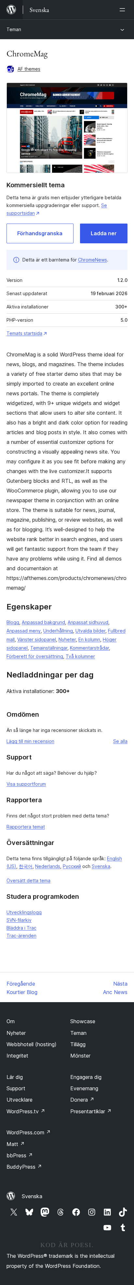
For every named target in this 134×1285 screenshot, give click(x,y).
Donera (82, 1099)
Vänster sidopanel (36, 639)
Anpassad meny (24, 630)
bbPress (20, 1155)
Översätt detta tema (28, 880)
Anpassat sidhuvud (88, 622)
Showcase (82, 1021)
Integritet (17, 1055)
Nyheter (67, 639)
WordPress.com (29, 1132)
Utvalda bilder (90, 630)
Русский (72, 866)
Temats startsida (24, 333)
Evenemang (84, 1088)
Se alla (120, 741)
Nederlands (47, 866)
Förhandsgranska (39, 233)
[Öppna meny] (123, 9)
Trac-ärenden (21, 935)
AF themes (29, 69)
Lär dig (15, 1077)
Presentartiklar (91, 1111)
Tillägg (78, 1044)
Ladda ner (104, 233)
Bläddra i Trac (21, 928)
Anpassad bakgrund (43, 622)
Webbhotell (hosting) (32, 1044)
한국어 (26, 866)
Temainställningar (48, 648)
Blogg (13, 622)
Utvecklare (20, 1099)
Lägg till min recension (30, 741)
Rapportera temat (26, 826)
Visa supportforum (26, 784)
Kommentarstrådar (89, 648)
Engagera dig (85, 1077)
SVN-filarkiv (19, 920)
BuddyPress (24, 1166)
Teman (14, 29)
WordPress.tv (26, 1111)
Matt (16, 1144)
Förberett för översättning (35, 656)
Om (11, 1021)
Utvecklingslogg (24, 912)
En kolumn (89, 639)
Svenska (101, 866)
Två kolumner (80, 656)
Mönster (80, 1055)
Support (16, 1088)
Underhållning (58, 630)
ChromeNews (92, 259)
